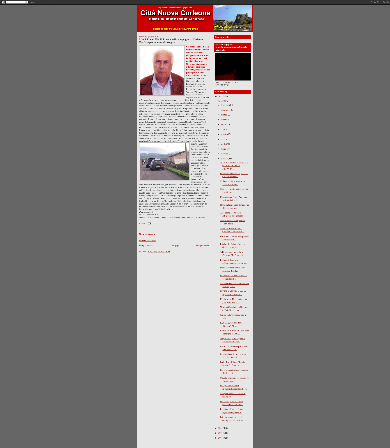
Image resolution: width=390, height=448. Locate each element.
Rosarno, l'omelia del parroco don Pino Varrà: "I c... (234, 348)
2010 (220, 101)
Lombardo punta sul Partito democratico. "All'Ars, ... (231, 403)
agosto (224, 124)
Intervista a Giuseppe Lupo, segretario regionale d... (231, 411)
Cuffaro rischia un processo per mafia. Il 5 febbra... (233, 183)
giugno (224, 134)
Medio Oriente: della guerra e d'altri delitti (232, 222)
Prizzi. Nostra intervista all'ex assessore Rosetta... (232, 269)
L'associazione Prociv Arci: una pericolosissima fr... (233, 198)
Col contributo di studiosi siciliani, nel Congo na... (234, 285)
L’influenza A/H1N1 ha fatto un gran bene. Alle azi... (233, 301)
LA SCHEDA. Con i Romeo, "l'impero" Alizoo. (232, 324)
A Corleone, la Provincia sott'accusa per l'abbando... (232, 214)
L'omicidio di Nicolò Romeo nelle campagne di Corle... (234, 332)
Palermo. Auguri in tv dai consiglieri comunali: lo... (232, 419)
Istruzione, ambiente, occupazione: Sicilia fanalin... (234, 238)
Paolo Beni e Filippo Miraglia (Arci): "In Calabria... (232, 363)
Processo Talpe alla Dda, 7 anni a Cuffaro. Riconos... (234, 175)
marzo (224, 148)
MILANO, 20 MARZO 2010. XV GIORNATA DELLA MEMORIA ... (234, 165)
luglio (223, 129)
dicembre (225, 104)
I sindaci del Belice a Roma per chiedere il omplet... (233, 246)
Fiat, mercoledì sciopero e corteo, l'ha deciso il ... (234, 371)
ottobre (224, 114)
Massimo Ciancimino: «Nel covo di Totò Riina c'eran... (234, 309)
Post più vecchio (203, 245)
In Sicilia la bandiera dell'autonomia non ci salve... (233, 261)
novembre (225, 109)
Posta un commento (147, 240)
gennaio (224, 158)
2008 (220, 432)
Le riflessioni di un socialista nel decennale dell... (233, 277)
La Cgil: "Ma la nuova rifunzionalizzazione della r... (233, 387)
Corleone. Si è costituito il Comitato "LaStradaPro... (232, 230)
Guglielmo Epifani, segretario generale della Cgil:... (232, 340)
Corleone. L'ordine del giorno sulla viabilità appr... (234, 191)
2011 (220, 96)
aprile (223, 143)
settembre (225, 119)
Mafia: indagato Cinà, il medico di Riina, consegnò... (234, 206)
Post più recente (146, 245)
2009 (220, 428)
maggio (224, 139)
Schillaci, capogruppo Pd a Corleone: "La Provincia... (232, 253)
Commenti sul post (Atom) (159, 251)
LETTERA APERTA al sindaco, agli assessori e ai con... (233, 293)
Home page (174, 245)
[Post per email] (149, 223)
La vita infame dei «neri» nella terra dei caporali (233, 356)
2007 (220, 437)
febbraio (225, 153)
